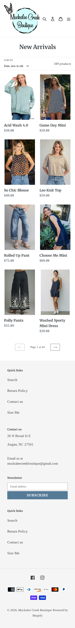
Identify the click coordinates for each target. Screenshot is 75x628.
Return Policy (17, 391)
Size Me (13, 412)
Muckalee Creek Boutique (35, 610)
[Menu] (69, 18)
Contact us (15, 401)
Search (12, 380)
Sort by (8, 60)
